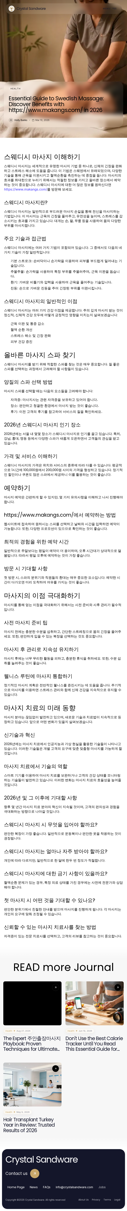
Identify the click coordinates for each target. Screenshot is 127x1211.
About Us (83, 1199)
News (34, 1187)
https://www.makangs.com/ (25, 189)
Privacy (96, 1199)
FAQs (46, 1187)
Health (16, 88)
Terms (107, 1199)
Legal (117, 1199)
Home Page (15, 1187)
